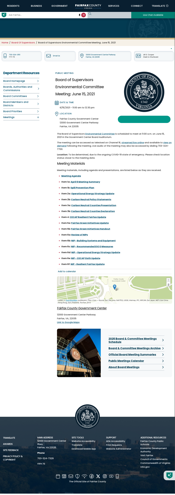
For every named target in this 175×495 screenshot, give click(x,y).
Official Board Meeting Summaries (132, 354)
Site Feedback (11, 450)
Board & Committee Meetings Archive (135, 348)
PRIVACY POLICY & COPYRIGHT (13, 458)
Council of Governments (153, 459)
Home (5, 42)
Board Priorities (12, 111)
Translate (9, 437)
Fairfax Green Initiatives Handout (90, 228)
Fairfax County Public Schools (152, 443)
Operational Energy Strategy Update (92, 193)
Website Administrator (118, 448)
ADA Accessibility (115, 441)
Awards (8, 444)
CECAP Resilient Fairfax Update (88, 217)
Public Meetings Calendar (126, 361)
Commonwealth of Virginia (155, 463)
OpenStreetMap (71, 300)
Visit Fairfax (146, 455)
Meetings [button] (8, 117)
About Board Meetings (124, 367)
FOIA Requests (114, 445)
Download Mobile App (84, 448)
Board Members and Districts (15, 103)
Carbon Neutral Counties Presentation (93, 205)
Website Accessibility (83, 441)
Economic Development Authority (153, 450)
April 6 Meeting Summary (85, 181)
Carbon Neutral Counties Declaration (93, 211)
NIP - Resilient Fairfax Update (88, 264)
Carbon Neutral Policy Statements (91, 199)
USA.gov (145, 466)
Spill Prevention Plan (82, 187)
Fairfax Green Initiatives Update (90, 223)
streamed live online (133, 142)
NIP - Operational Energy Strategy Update (95, 252)
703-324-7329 (45, 458)
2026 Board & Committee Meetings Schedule (133, 340)
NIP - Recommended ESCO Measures (92, 246)
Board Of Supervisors (23, 42)
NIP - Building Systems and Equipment (93, 240)
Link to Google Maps (68, 322)
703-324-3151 (14, 55)
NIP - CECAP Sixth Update (85, 258)
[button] (13, 6)
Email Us (56, 56)
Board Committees (15, 96)
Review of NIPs (79, 234)
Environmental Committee (100, 133)
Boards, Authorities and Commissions (17, 88)
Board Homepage (14, 81)
